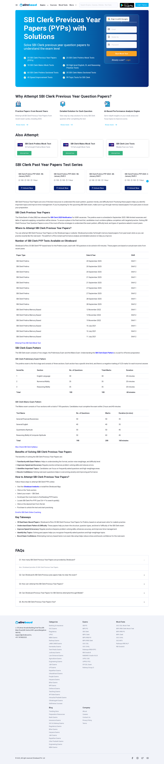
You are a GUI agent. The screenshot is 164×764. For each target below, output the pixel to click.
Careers (85, 714)
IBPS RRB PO (87, 637)
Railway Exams (54, 640)
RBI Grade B (87, 652)
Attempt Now (24, 153)
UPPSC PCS (86, 661)
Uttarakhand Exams (55, 673)
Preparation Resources (57, 714)
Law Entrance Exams (56, 655)
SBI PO (85, 625)
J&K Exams (53, 664)
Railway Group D (88, 667)
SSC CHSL (86, 646)
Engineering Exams (55, 661)
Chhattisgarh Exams (56, 700)
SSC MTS (119, 640)
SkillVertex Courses (55, 703)
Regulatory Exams (55, 726)
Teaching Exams (54, 691)
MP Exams (52, 685)
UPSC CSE (86, 658)
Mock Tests (63, 5)
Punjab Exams (54, 676)
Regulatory (52, 631)
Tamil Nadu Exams (55, 649)
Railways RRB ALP (122, 643)
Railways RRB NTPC (89, 649)
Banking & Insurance (56, 625)
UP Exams (52, 667)
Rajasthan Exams (55, 670)
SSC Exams (53, 628)
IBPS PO (85, 628)
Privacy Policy (87, 720)
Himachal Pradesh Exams (57, 697)
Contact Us (86, 717)
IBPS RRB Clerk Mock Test (125, 628)
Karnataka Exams (55, 646)
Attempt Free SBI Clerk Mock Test (28, 343)
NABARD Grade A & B (90, 655)
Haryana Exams (54, 679)
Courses (53, 5)
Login (128, 60)
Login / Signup (142, 5)
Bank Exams (53, 717)
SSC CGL (86, 643)
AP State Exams (54, 694)
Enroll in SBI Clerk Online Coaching (28, 512)
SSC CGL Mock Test (123, 625)
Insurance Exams (55, 720)
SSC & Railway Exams (56, 723)
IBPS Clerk (86, 634)
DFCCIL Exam (87, 664)
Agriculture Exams (55, 658)
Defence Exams (54, 688)
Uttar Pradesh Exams (56, 741)
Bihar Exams (53, 682)
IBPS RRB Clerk (88, 640)
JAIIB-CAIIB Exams (55, 643)
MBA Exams (53, 637)
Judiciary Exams (54, 652)
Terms (85, 723)
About (85, 711)
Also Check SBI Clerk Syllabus (26, 447)
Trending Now (54, 711)
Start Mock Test (121, 54)
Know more (20, 125)
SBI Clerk (86, 631)
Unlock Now (28, 188)
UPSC (51, 634)
